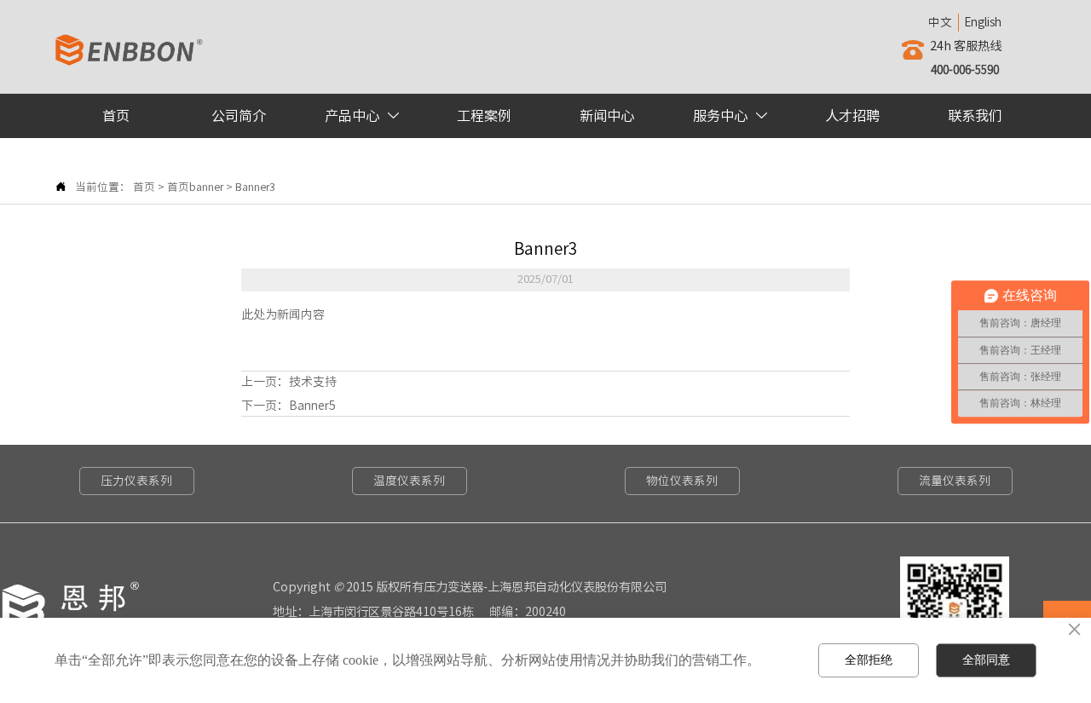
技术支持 (313, 382)
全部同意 (986, 659)
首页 (144, 187)
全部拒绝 (868, 659)
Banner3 (255, 187)
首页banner (195, 187)
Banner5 (312, 406)
